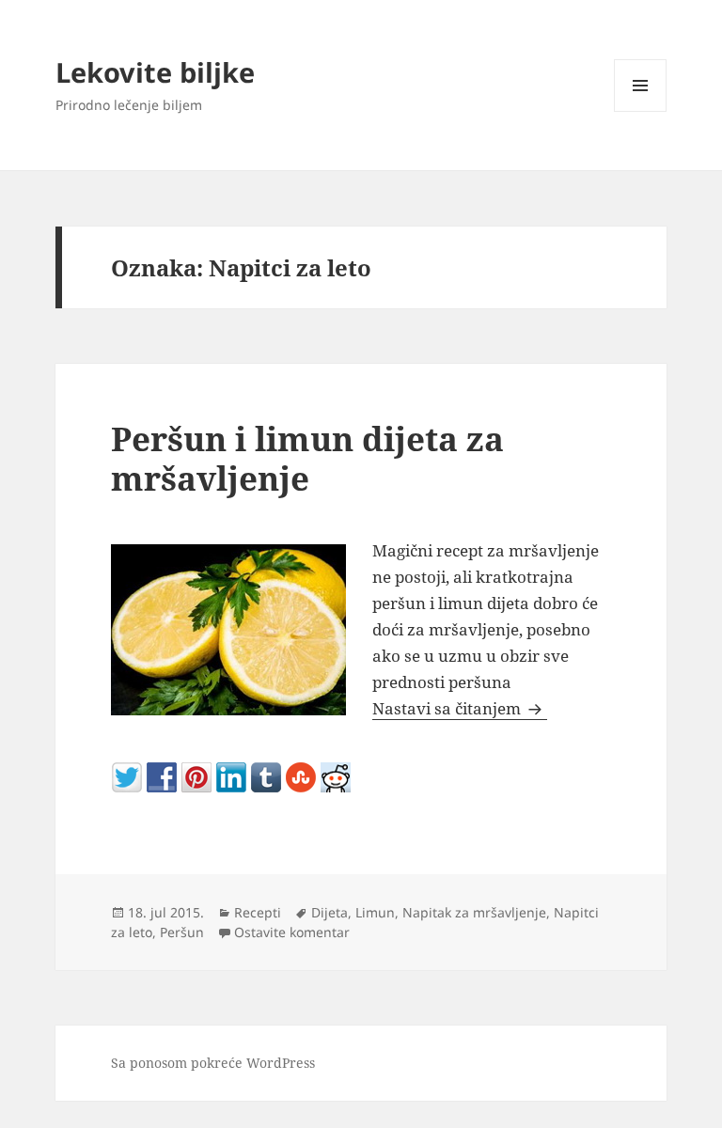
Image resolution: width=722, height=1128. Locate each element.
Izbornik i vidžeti (641, 111)
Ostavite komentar (292, 932)
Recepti (257, 912)
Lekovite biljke (155, 72)
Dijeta (329, 912)
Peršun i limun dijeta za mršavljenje (307, 458)
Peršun (182, 932)
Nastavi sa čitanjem (459, 708)
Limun (375, 912)
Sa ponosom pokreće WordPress (213, 1063)
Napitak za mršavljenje (474, 912)
